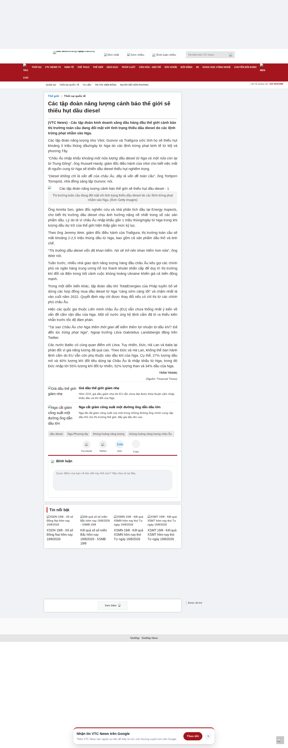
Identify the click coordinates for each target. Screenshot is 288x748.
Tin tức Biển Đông (106, 85)
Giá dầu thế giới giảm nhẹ (99, 388)
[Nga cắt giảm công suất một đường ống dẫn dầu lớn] (62, 415)
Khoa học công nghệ (217, 67)
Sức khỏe (170, 67)
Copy (136, 451)
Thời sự (37, 67)
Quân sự (51, 85)
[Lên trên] (280, 740)
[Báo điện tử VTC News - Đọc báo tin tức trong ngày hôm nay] (74, 56)
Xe (197, 67)
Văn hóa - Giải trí (150, 67)
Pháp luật (128, 67)
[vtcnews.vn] (86, 444)
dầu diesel (56, 433)
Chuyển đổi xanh (245, 67)
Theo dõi (193, 736)
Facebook (86, 451)
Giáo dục (112, 67)
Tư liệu (87, 85)
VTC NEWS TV (53, 67)
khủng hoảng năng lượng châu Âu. (150, 433)
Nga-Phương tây (78, 433)
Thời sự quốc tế (69, 85)
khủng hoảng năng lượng (108, 433)
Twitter (103, 451)
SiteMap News (149, 638)
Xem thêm (111, 605)
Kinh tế (69, 67)
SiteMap (134, 638)
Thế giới (98, 67)
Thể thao (83, 67)
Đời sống (186, 67)
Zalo (119, 451)
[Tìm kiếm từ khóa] (232, 55)
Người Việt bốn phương (134, 85)
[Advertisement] (214, 151)
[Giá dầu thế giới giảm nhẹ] (62, 393)
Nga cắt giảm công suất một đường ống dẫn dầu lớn (119, 407)
